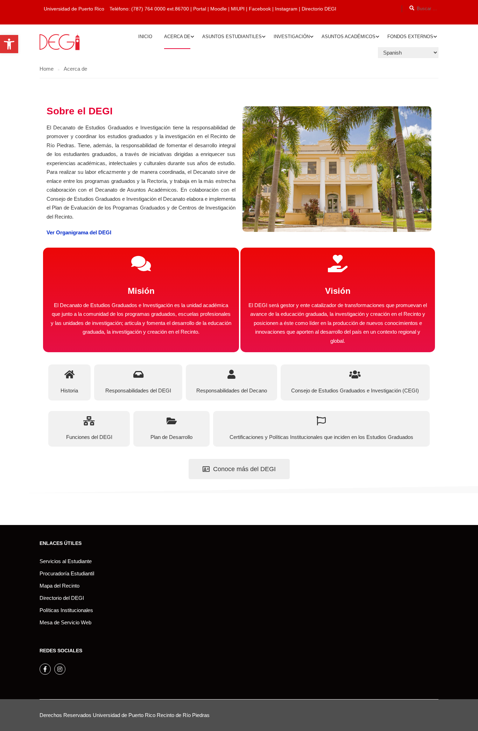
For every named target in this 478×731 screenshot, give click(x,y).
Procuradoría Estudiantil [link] (67, 573)
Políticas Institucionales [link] (66, 610)
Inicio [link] (145, 36)
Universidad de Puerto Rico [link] (124, 715)
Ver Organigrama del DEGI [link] (79, 232)
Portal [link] (199, 9)
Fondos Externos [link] (410, 36)
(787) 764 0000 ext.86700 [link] (160, 9)
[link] (9, 44)
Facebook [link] (260, 9)
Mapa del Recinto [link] (59, 586)
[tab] (69, 382)
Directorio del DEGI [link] (62, 598)
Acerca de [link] (177, 36)
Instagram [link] (287, 9)
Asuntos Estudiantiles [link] (232, 36)
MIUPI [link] (238, 9)
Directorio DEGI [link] (319, 9)
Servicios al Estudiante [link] (66, 561)
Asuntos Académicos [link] (348, 36)
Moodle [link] (218, 9)
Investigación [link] (292, 36)
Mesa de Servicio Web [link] (65, 622)
